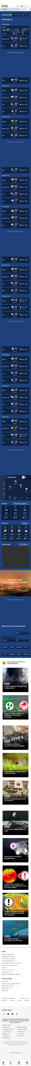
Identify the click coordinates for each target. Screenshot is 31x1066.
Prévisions (24, 9)
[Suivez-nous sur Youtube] (12, 1014)
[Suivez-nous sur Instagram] (8, 1014)
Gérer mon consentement (10, 965)
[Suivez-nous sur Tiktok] (17, 1014)
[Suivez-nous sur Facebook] (4, 1014)
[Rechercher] (18, 6)
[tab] (23, 477)
